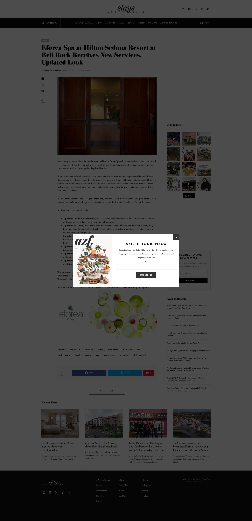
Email (147, 262)
